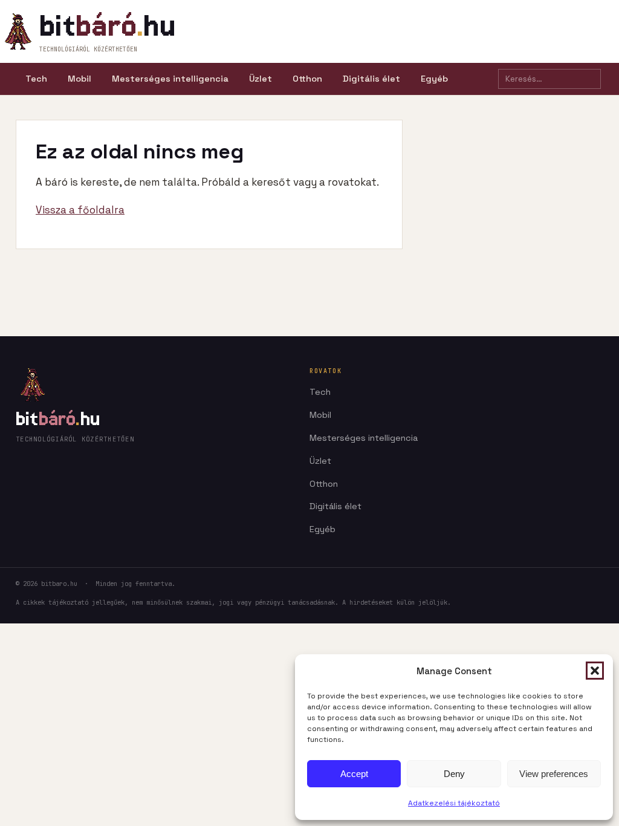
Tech (36, 78)
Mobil (79, 78)
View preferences (553, 774)
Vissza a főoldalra (80, 209)
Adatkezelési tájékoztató (454, 803)
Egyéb (434, 78)
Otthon (307, 78)
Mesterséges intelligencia (170, 78)
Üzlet (260, 78)
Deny (454, 774)
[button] (595, 671)
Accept (354, 774)
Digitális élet (371, 78)
